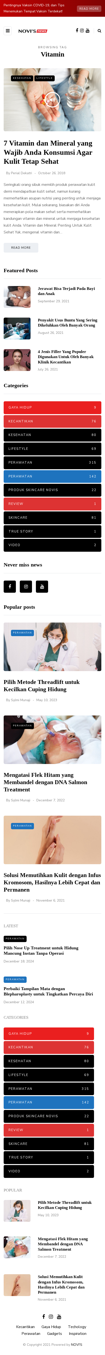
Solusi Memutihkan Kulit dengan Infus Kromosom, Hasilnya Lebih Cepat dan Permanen (52, 882)
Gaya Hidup (52, 407)
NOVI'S (76, 1344)
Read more (89, 9)
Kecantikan (52, 421)
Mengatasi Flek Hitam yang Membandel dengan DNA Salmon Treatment (45, 782)
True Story (52, 531)
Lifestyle (44, 78)
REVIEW (52, 504)
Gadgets (54, 1333)
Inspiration (77, 1333)
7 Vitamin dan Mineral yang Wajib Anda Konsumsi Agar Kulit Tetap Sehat (48, 152)
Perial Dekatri (21, 173)
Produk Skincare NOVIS (52, 490)
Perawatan (52, 462)
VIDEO (52, 545)
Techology (77, 1327)
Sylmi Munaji (20, 700)
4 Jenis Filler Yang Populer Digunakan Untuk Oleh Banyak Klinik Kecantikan (66, 356)
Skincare (52, 518)
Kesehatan (22, 78)
